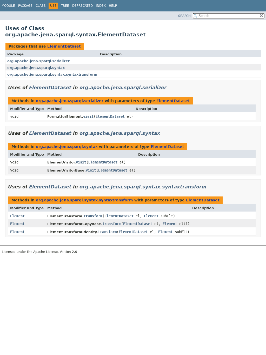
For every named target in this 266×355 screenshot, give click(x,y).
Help (113, 6)
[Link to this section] (170, 87)
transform (93, 216)
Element (17, 216)
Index (101, 6)
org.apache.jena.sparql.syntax (36, 68)
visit (88, 116)
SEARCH (184, 16)
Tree (65, 6)
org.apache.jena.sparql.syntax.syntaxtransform (52, 74)
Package (25, 6)
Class (41, 6)
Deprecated (82, 6)
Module (8, 6)
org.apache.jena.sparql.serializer (38, 61)
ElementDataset (64, 46)
